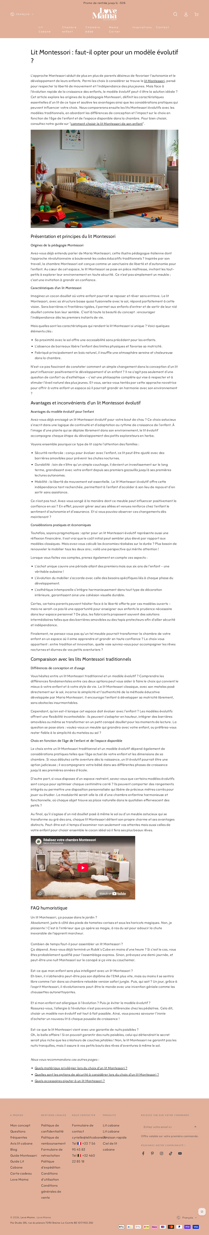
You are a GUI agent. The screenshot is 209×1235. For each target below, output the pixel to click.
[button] (175, 14)
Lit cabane (111, 1125)
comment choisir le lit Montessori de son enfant (107, 124)
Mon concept (20, 1125)
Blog (13, 1149)
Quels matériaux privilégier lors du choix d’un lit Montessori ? (81, 1068)
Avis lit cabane (21, 1143)
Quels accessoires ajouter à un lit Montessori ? (70, 1081)
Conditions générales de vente (51, 1191)
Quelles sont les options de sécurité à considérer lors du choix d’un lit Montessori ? (97, 1074)
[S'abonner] (196, 1126)
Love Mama (28, 1217)
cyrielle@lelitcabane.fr (89, 1137)
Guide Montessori (23, 1155)
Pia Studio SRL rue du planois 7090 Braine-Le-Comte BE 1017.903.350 (51, 1222)
